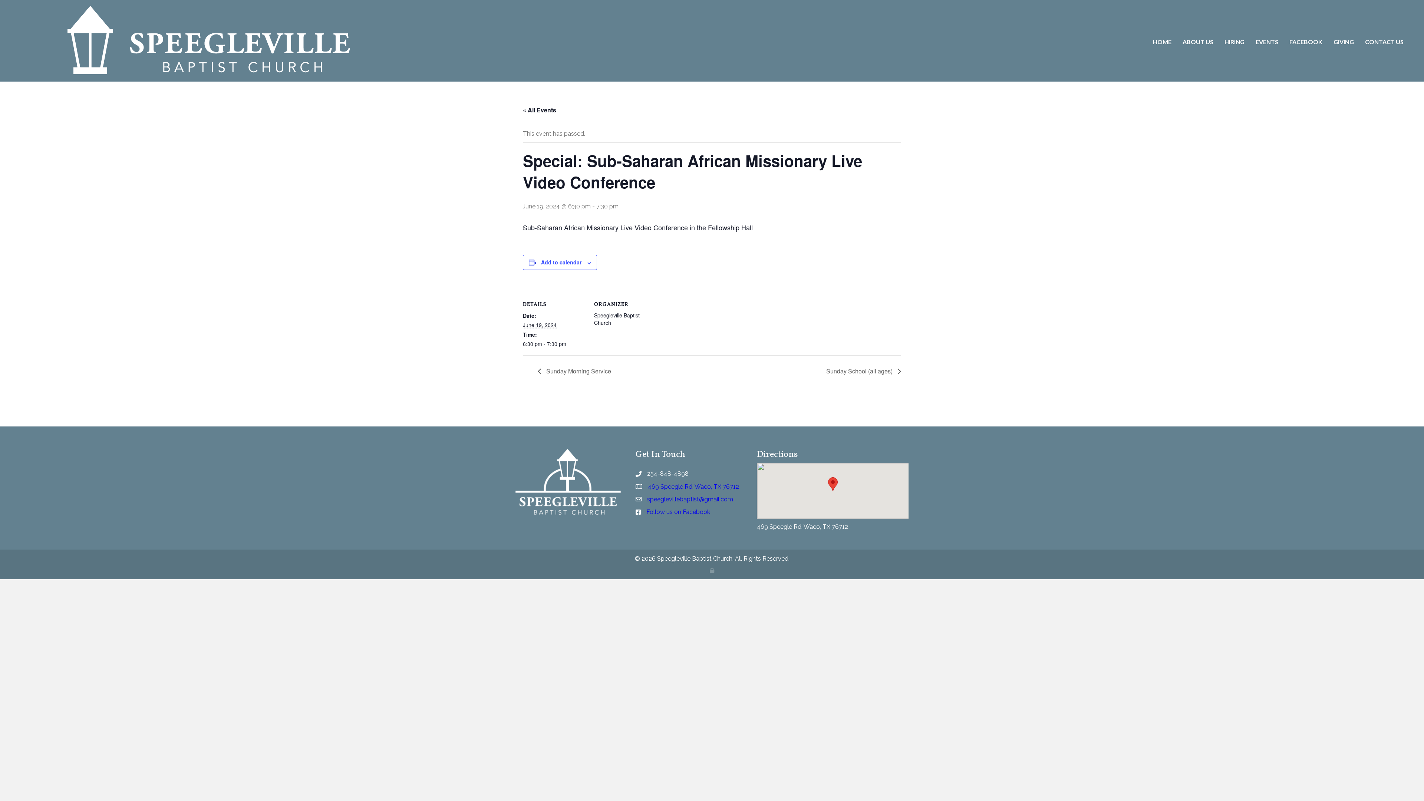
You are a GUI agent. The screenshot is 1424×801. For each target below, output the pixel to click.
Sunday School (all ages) (860, 371)
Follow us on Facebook (678, 511)
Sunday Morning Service (578, 371)
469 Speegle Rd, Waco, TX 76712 (802, 526)
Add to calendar (561, 262)
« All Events (539, 110)
